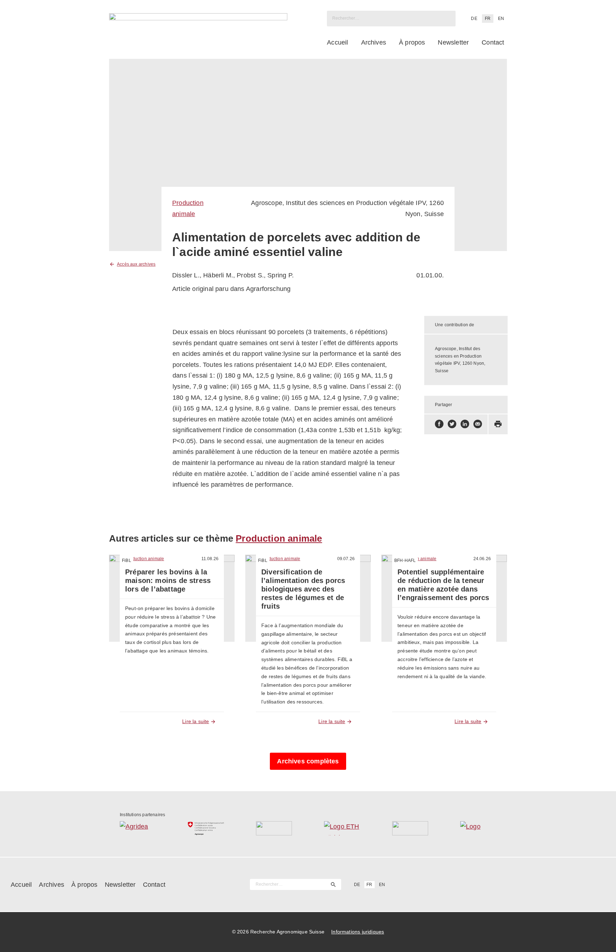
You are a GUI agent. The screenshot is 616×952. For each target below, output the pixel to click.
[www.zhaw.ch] (478, 828)
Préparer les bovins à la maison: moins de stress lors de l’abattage (168, 580)
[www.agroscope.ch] (206, 828)
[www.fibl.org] (410, 828)
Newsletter (453, 42)
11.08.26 (210, 558)
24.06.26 (482, 558)
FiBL (126, 560)
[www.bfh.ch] (274, 828)
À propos (412, 42)
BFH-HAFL (405, 560)
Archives (373, 42)
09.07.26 (346, 558)
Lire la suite (195, 721)
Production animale (279, 538)
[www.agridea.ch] (138, 828)
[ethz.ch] (342, 828)
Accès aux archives (136, 264)
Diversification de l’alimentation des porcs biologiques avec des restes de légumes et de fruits (303, 589)
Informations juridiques (357, 932)
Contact (493, 42)
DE (474, 18)
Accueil (337, 42)
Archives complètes (308, 761)
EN (501, 18)
